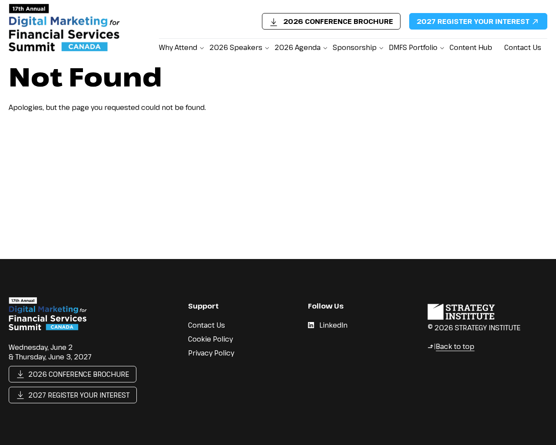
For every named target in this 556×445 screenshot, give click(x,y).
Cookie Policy (210, 339)
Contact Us (522, 47)
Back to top (450, 346)
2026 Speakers (235, 47)
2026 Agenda (298, 47)
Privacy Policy (211, 353)
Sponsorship (355, 47)
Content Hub (471, 47)
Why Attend (178, 47)
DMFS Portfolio (413, 47)
